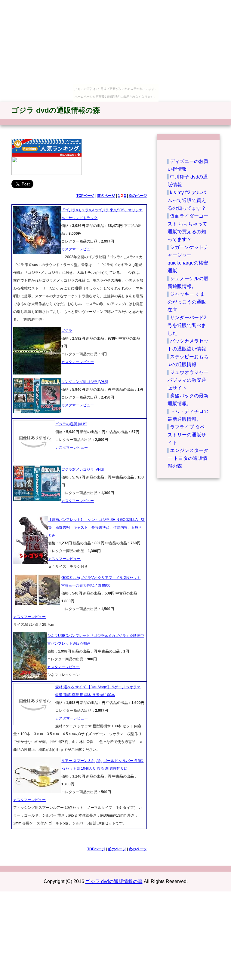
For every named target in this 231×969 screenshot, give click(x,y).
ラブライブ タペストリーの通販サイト (187, 434)
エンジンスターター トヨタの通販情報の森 (188, 458)
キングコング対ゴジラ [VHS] (84, 382)
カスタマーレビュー (77, 249)
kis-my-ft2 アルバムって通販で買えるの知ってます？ (187, 200)
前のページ (106, 196)
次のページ (138, 196)
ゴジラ (66, 331)
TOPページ (85, 196)
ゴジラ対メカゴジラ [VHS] (82, 469)
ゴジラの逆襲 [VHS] (71, 424)
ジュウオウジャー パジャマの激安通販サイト (188, 380)
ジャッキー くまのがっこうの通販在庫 (187, 302)
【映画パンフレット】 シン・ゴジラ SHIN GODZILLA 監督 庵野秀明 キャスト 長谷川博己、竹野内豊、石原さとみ (96, 527)
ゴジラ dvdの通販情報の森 (55, 110)
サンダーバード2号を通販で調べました (187, 325)
